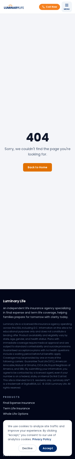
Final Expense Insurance (19, 403)
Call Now (51, 6)
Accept (48, 448)
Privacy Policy (41, 439)
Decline (27, 448)
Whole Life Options (15, 414)
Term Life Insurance (16, 408)
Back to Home (37, 167)
